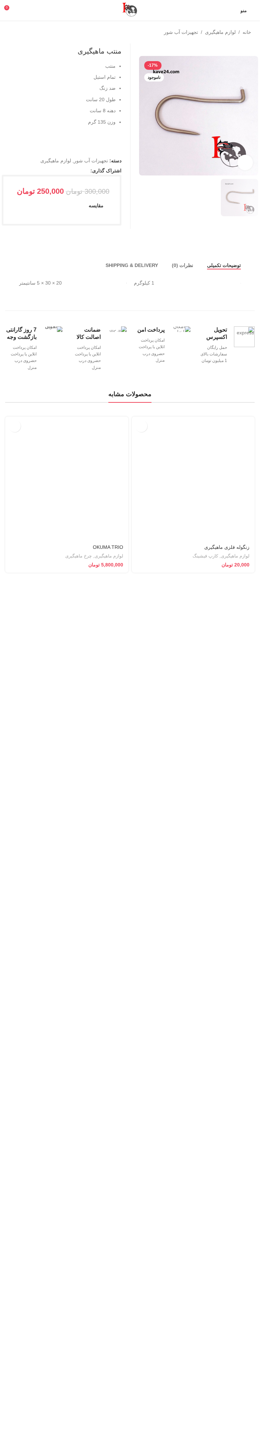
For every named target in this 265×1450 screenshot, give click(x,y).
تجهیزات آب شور (181, 32)
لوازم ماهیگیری (220, 32)
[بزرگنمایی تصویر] (245, 150)
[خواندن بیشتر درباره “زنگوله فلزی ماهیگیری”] (141, 881)
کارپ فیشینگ (205, 1406)
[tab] (224, 721)
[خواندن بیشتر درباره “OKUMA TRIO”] (15, 881)
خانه (247, 32)
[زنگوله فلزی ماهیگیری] (193, 1131)
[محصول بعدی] (9, 32)
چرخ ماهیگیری (78, 1406)
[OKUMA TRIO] (66, 1131)
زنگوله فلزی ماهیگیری (226, 1397)
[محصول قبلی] (26, 32)
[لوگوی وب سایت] (130, 10)
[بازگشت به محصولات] (17, 32)
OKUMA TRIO (108, 1397)
